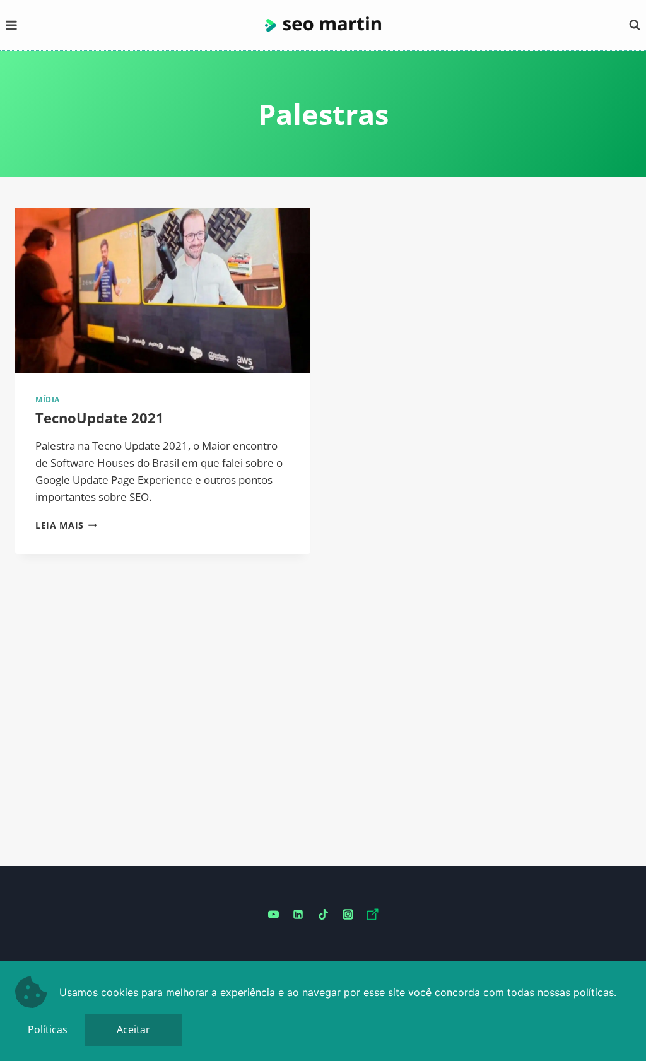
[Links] (372, 914)
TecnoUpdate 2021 (99, 417)
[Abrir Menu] (11, 25)
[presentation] (162, 290)
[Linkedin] (298, 914)
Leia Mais (66, 525)
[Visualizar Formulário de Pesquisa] (634, 25)
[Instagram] (347, 914)
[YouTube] (274, 914)
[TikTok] (323, 914)
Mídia (47, 399)
